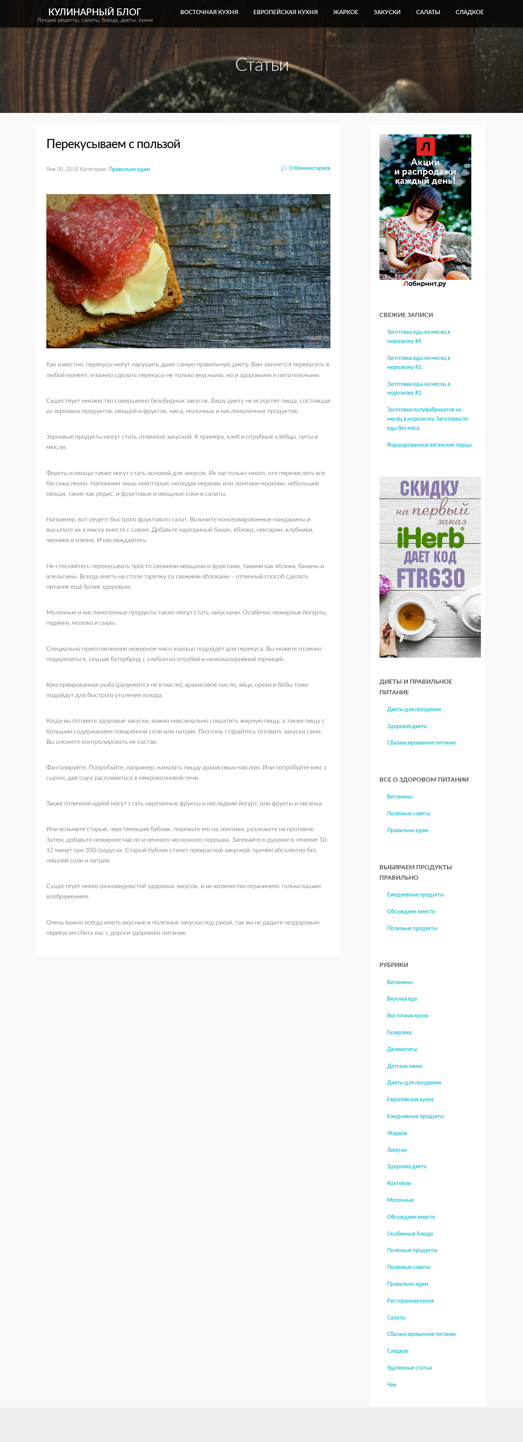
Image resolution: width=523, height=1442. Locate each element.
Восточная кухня (209, 12)
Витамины (400, 797)
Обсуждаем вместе (411, 912)
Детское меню (405, 1066)
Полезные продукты (412, 928)
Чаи (391, 1385)
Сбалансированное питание (421, 743)
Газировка (399, 1032)
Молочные (400, 1200)
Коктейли (399, 1183)
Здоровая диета (407, 726)
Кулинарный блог (95, 15)
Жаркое (345, 12)
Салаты (428, 12)
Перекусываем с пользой (113, 144)
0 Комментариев (309, 168)
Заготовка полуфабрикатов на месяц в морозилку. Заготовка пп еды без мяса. (427, 419)
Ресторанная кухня (410, 1301)
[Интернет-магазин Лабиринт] (425, 286)
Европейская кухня (285, 12)
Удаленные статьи (409, 1368)
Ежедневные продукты (415, 895)
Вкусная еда (402, 999)
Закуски (387, 12)
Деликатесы (402, 1049)
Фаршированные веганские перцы (429, 445)
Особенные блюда (410, 1234)
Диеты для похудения (414, 709)
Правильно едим (129, 169)
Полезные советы (408, 814)
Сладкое (470, 12)
